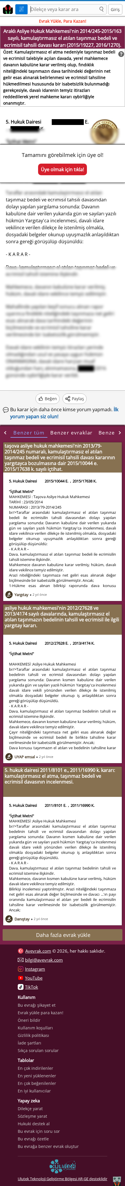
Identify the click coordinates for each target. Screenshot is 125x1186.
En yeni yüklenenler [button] (37, 1075)
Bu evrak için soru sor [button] (39, 1131)
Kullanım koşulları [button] (35, 1028)
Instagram (35, 969)
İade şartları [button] (29, 1043)
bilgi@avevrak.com (44, 960)
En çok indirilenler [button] (35, 1068)
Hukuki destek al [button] (34, 1123)
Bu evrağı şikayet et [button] (37, 1005)
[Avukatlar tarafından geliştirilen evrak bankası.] (7, 8)
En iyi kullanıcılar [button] (34, 1091)
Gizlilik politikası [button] (33, 1035)
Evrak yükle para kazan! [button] (40, 1012)
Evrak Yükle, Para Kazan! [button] (62, 21)
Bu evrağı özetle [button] (33, 1139)
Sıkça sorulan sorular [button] (38, 1050)
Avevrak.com (38, 951)
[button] (101, 9)
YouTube (33, 978)
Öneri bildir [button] (29, 1020)
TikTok (31, 987)
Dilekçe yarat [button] (30, 1108)
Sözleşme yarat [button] (32, 1116)
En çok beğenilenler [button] (37, 1083)
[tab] (28, 432)
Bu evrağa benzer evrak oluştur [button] (48, 1146)
